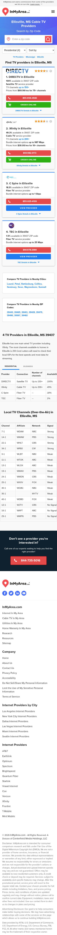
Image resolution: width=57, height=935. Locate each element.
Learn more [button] (35, 4)
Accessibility (9, 678)
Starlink (6, 781)
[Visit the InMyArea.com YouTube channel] (23, 593)
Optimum (7, 761)
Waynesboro (30, 287)
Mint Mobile (8, 816)
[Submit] (48, 39)
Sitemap (6, 643)
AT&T (5, 751)
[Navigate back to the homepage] (16, 12)
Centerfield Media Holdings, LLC (30, 838)
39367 (17, 315)
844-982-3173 (29, 153)
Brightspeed (8, 771)
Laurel (10, 284)
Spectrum (7, 766)
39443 (10, 312)
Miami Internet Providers (15, 731)
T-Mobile (7, 811)
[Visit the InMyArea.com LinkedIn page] (17, 593)
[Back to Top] (52, 930)
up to (24, 87)
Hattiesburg (27, 284)
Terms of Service (11, 696)
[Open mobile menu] (53, 12)
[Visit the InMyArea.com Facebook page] (4, 593)
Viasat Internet (10, 786)
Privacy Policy (9, 673)
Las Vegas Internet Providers (17, 726)
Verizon (6, 796)
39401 (25, 312)
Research (7, 633)
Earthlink (7, 756)
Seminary (12, 287)
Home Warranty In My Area (16, 628)
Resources (7, 638)
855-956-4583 (30, 98)
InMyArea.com (18, 835)
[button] (43, 71)
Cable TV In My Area (13, 618)
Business (28, 366)
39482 (25, 315)
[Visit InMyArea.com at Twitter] (11, 593)
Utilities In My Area (12, 623)
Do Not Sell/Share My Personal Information (24, 683)
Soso (20, 287)
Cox (4, 791)
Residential (11, 366)
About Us (7, 663)
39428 (32, 312)
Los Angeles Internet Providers (18, 711)
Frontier (6, 806)
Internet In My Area (12, 613)
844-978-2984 (30, 250)
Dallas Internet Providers (15, 721)
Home (5, 658)
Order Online (28, 105)
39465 (17, 312)
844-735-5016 (30, 560)
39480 (10, 315)
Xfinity (5, 801)
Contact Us (8, 668)
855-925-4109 (30, 201)
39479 (39, 312)
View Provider (28, 208)
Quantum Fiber (10, 776)
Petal (17, 284)
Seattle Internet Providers (15, 736)
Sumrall (42, 287)
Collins (38, 284)
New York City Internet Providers (19, 716)
